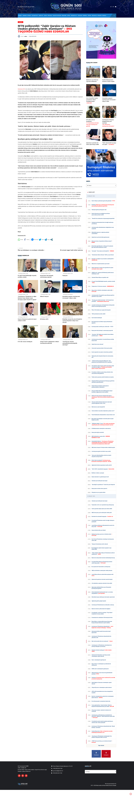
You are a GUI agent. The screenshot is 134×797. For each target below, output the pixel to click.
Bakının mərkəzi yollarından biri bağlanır (101, 608)
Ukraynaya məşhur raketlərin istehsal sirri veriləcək (101, 710)
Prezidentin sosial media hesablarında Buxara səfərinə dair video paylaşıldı (102, 722)
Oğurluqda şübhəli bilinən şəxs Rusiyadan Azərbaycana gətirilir (101, 588)
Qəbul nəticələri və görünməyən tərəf (100, 476)
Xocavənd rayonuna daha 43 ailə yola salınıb (102, 348)
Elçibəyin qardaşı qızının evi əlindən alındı (102, 535)
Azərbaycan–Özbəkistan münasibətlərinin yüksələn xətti (101, 637)
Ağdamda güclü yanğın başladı (99, 600)
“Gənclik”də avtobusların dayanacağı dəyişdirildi (103, 218)
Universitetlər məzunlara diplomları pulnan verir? (103, 410)
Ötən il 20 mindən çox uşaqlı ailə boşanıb (101, 309)
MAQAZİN (99, 15)
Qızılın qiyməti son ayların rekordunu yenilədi (102, 352)
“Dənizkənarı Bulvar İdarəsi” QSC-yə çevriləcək (103, 254)
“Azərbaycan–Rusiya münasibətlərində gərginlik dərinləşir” (69, 343)
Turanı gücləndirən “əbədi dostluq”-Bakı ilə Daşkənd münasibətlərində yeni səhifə (103, 706)
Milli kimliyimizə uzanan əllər (101, 437)
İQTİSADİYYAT (35, 15)
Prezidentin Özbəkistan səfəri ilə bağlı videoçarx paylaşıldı (103, 521)
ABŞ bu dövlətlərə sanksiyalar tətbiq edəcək (102, 570)
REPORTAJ (50, 15)
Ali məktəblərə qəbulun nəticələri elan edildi (102, 583)
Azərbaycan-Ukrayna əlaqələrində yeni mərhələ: (108, 123)
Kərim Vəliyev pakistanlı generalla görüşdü (103, 200)
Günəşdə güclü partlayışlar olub (99, 209)
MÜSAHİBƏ (64, 15)
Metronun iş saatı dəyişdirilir (98, 406)
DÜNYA (45, 15)
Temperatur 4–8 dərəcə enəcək (103, 286)
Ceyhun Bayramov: (102, 732)
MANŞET (20, 15)
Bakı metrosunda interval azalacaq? (102, 641)
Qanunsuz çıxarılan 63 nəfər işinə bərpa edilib (92, 143)
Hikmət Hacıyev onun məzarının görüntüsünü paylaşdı (102, 673)
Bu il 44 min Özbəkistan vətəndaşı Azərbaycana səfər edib (103, 539)
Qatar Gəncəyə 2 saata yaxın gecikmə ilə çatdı (103, 268)
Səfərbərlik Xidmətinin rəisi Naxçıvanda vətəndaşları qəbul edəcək (101, 655)
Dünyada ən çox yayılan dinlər (98, 492)
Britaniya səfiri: (44, 319)
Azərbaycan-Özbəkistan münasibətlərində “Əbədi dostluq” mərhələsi (103, 727)
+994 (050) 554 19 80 (57, 768)
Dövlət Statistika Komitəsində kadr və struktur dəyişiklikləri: (102, 592)
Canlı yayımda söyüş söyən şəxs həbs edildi (102, 508)
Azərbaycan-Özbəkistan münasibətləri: (102, 627)
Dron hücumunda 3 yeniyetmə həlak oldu (101, 701)
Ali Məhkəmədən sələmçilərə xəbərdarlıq (101, 428)
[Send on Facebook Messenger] (34, 239)
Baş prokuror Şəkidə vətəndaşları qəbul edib (103, 291)
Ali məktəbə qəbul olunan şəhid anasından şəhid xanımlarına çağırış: (103, 367)
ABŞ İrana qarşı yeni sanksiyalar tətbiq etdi (102, 512)
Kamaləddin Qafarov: (102, 442)
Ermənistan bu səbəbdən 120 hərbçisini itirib (102, 617)
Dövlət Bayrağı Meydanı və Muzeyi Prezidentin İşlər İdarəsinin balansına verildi (102, 246)
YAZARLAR (80, 15)
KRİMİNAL (85, 15)
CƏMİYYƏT (41, 15)
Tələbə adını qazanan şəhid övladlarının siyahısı (103, 377)
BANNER (20, 22)
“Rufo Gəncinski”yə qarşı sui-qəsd (109, 143)
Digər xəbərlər (101, 745)
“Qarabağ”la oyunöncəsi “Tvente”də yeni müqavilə (103, 484)
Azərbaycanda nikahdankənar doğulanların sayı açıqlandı (103, 228)
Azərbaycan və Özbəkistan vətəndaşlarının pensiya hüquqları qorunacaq (102, 646)
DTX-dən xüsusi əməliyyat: (25, 341)
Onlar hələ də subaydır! (101, 461)
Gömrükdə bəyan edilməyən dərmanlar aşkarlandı (103, 597)
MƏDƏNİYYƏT (74, 15)
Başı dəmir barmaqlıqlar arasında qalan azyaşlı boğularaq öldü (102, 419)
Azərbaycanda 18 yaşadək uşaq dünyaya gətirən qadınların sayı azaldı (103, 296)
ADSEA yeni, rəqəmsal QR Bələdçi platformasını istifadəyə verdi (103, 273)
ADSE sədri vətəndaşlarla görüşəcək (100, 668)
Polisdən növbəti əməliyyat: (102, 650)
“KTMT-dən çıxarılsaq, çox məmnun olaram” (102, 741)
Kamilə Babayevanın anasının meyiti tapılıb (108, 80)
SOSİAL (68, 15)
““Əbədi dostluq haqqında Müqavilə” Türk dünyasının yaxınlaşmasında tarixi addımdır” (102, 361)
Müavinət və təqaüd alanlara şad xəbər (101, 263)
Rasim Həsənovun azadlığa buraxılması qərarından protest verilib (101, 214)
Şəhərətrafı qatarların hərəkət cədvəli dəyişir (102, 579)
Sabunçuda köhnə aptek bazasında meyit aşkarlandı (101, 632)
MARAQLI (104, 15)
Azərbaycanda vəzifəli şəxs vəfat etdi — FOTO (102, 326)
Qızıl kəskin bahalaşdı (97, 317)
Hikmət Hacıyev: (44, 296)
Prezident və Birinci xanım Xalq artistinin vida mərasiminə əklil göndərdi (102, 372)
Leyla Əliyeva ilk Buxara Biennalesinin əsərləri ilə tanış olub (103, 526)
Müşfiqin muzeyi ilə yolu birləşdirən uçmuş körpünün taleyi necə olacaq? (72, 320)
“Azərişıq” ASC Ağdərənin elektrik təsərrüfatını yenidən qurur (102, 335)
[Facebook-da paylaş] (26, 239)
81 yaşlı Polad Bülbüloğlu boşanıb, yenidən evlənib (103, 282)
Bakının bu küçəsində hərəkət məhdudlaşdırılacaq (103, 557)
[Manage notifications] (131, 794)
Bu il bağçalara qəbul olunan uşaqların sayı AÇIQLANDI (101, 548)
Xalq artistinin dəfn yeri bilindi (99, 530)
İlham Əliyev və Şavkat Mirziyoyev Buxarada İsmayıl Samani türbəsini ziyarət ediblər (102, 622)
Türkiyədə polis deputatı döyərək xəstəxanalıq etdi (102, 356)
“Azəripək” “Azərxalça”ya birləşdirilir (103, 251)
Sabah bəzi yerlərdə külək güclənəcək (100, 237)
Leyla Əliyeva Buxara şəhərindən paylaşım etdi (103, 575)
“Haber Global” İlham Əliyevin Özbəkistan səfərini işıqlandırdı (103, 553)
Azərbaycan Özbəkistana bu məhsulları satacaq (103, 604)
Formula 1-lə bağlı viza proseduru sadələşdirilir (103, 259)
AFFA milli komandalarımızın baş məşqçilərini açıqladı (102, 692)
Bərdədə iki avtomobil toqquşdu (102, 516)
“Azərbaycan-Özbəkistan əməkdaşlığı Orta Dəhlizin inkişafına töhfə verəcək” (102, 737)
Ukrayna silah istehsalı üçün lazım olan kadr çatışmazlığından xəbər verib (102, 402)
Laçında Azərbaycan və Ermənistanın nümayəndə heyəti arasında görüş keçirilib (103, 305)
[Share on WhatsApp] (20, 239)
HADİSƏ (89, 15)
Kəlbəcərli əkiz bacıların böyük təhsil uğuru (103, 397)
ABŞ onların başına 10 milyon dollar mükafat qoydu (103, 447)
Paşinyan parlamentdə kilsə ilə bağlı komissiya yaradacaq (102, 223)
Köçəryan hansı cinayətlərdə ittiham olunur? (102, 241)
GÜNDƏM (25, 15)
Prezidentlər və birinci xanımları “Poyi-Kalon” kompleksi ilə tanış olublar (102, 613)
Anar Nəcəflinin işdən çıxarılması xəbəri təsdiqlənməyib (92, 100)
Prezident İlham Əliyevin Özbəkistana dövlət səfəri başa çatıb (102, 562)
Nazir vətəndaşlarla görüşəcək (99, 659)
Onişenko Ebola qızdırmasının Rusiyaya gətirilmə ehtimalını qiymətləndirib (103, 381)
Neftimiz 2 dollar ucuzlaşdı (98, 472)
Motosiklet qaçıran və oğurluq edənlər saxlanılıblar (100, 233)
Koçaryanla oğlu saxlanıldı (98, 432)
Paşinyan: (65, 275)
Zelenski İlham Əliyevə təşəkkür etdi (100, 277)
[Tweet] (41, 239)
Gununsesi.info (21, 89)
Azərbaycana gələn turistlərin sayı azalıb (101, 451)
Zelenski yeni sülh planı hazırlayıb (99, 480)
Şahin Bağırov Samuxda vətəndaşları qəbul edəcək (102, 683)
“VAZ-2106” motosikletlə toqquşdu (103, 469)
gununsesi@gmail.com (58, 770)
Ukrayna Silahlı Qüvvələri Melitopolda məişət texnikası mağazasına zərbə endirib (102, 391)
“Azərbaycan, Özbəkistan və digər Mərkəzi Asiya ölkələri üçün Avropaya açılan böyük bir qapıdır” (27, 298)
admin (25, 36)
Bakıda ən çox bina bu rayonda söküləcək (92, 80)
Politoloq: (103, 205)
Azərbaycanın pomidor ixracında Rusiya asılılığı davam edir (103, 340)
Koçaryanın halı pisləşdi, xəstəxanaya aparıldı (102, 330)
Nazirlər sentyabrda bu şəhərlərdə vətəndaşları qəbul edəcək (103, 697)
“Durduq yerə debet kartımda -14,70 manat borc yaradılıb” (103, 300)
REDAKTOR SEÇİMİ (57, 15)
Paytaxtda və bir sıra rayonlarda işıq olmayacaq (103, 504)
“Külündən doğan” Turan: (103, 424)
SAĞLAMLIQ (94, 15)
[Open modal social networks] (51, 239)
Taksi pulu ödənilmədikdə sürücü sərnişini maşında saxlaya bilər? (101, 456)
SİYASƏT (29, 15)
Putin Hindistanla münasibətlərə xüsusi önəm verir (103, 414)
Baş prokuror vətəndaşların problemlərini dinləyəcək (101, 664)
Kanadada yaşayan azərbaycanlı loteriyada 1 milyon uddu (109, 99)
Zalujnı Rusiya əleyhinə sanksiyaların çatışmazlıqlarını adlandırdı (100, 386)
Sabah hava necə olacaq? (97, 344)
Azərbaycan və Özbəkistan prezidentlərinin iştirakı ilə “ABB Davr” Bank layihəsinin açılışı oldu (103, 716)
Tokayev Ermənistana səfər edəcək (100, 544)
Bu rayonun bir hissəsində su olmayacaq (101, 566)
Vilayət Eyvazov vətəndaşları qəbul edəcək (102, 687)
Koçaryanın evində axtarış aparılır (99, 488)
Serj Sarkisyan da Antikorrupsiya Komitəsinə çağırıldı (102, 322)
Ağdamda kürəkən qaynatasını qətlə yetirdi (102, 465)
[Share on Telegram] (47, 239)
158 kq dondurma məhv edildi (98, 313)
